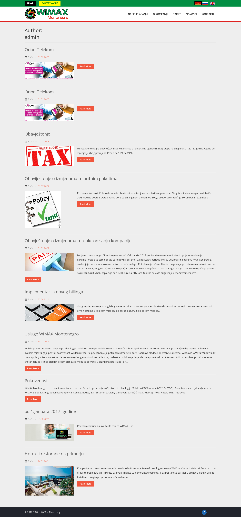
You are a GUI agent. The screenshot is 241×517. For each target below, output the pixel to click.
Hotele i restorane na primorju (54, 454)
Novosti (191, 14)
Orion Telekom (39, 49)
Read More (85, 66)
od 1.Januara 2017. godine (50, 411)
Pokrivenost (36, 380)
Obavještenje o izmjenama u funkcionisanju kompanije (78, 241)
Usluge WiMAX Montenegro (52, 334)
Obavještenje (37, 134)
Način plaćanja (138, 14)
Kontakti (208, 14)
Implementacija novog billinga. (54, 292)
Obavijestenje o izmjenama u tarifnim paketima (71, 178)
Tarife (177, 14)
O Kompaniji (160, 14)
